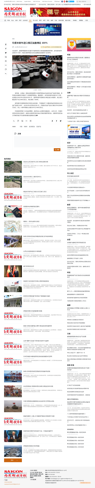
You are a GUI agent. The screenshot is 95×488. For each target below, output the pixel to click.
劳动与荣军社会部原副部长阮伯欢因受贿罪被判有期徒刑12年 (79, 117)
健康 (52, 20)
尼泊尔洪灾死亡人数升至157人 (32, 176)
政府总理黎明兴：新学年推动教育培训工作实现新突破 (78, 208)
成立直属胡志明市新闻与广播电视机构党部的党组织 (79, 82)
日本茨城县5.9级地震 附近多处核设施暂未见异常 (37, 356)
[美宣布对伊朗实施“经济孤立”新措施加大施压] (13, 301)
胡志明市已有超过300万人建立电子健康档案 (79, 326)
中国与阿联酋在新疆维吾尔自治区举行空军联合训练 (38, 401)
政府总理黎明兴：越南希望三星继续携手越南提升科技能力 (79, 77)
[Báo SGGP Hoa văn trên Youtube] (64, 1)
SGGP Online (19, 1)
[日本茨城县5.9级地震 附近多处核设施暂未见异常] (13, 361)
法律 (16, 20)
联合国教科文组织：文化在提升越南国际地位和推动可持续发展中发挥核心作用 (79, 348)
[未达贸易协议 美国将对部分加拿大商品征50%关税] (13, 391)
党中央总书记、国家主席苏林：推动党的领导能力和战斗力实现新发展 (79, 72)
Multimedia (72, 399)
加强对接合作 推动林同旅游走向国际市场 (78, 388)
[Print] (5, 61)
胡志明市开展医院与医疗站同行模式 (76, 329)
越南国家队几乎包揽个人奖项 (75, 258)
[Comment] (5, 69)
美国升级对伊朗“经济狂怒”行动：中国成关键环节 (38, 431)
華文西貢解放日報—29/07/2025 (75, 440)
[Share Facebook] (5, 48)
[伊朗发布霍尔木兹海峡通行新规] (13, 316)
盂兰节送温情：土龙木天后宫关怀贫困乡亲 (78, 190)
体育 (44, 20)
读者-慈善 (61, 20)
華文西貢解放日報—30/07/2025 (75, 437)
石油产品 (38, 126)
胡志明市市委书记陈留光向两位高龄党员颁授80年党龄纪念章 (78, 403)
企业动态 (25, 20)
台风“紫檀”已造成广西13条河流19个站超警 (36, 341)
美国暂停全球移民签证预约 (31, 206)
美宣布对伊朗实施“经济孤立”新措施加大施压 (36, 296)
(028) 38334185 (8, 482)
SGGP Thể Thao (36, 1)
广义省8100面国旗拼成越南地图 (75, 413)
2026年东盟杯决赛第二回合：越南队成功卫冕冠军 (78, 267)
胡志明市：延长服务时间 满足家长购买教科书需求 (78, 221)
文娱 (56, 20)
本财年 (25, 126)
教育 (40, 20)
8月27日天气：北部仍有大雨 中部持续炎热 (78, 420)
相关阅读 (7, 159)
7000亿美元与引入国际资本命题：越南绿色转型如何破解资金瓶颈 (78, 156)
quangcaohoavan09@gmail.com (12, 484)
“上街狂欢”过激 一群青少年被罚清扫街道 (78, 121)
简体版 (75, 20)
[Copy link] (5, 65)
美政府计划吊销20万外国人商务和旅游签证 (36, 281)
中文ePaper (57, 1)
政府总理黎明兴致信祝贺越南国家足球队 (78, 255)
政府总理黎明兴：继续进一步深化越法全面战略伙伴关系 (79, 87)
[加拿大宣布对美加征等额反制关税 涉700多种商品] (13, 241)
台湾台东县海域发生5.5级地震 (32, 251)
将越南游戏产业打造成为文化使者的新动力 (78, 276)
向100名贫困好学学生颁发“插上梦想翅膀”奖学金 (78, 229)
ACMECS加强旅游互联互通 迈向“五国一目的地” (78, 369)
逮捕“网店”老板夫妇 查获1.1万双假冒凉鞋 (78, 96)
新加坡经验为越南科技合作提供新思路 (77, 297)
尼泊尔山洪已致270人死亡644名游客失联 (35, 162)
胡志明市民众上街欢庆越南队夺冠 (76, 425)
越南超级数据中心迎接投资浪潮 (75, 294)
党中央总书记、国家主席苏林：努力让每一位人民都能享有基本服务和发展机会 (43, 4)
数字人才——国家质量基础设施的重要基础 (78, 291)
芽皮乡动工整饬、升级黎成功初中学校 (77, 225)
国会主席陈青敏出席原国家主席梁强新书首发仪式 (79, 359)
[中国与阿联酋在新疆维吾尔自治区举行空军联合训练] (13, 406)
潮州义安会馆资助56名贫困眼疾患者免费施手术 (78, 196)
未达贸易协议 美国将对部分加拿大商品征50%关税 (38, 386)
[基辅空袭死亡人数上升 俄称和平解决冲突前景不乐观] (13, 421)
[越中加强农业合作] (13, 271)
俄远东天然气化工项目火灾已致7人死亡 (35, 191)
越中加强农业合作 (28, 266)
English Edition (27, 1)
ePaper (70, 429)
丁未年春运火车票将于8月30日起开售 (77, 417)
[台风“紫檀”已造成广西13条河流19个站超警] (13, 346)
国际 (30, 20)
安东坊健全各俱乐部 (73, 176)
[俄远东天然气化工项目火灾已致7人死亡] (13, 197)
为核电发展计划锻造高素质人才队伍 (76, 301)
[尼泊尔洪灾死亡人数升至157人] (13, 182)
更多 (12, 460)
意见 (87, 20)
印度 (21, 126)
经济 (20, 20)
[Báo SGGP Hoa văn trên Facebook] (62, 1)
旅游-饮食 (67, 20)
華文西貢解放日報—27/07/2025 (75, 447)
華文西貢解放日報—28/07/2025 (75, 443)
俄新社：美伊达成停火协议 (31, 221)
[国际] (5, 73)
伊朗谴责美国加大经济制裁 (31, 446)
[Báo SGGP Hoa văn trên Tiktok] (67, 1)
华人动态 (35, 20)
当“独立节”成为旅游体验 (73, 385)
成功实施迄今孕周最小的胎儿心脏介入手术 (78, 309)
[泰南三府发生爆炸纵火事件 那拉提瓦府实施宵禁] (13, 331)
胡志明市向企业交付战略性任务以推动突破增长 (79, 161)
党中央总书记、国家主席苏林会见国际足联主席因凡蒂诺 (79, 262)
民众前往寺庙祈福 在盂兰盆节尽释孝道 (77, 356)
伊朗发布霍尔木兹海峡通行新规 (32, 311)
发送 (58, 149)
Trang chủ (5, 20)
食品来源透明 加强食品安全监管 (75, 391)
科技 (48, 20)
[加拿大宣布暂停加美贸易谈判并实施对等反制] (13, 376)
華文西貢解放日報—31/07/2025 (76, 432)
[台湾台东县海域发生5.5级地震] (13, 256)
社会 (12, 20)
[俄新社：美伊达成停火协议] (13, 226)
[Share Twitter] (5, 52)
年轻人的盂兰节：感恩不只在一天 (76, 352)
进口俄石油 (32, 126)
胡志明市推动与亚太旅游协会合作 (76, 165)
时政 (8, 20)
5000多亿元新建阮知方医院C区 (75, 319)
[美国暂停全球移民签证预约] (13, 212)
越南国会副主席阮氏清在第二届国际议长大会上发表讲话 (78, 58)
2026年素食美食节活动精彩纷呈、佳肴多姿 (78, 395)
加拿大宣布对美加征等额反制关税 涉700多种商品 (38, 236)
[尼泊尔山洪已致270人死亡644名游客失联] (13, 167)
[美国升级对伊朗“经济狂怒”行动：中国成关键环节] (13, 436)
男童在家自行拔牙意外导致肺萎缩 (76, 323)
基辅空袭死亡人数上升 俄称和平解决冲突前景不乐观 (38, 416)
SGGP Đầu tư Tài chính (47, 1)
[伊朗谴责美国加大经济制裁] (13, 451)
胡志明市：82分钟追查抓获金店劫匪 (77, 110)
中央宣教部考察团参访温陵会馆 (75, 187)
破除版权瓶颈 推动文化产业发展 (76, 336)
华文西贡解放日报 (15, 12)
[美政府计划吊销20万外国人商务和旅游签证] (13, 286)
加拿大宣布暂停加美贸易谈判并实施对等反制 (36, 371)
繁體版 (81, 20)
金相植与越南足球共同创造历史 (76, 242)
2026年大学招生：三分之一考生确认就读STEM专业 (78, 234)
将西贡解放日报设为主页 (85, 482)
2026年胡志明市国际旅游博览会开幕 (76, 169)
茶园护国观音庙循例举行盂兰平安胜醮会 (78, 200)
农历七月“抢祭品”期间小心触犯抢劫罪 (77, 113)
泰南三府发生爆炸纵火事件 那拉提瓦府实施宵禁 (37, 326)
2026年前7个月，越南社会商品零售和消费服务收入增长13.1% (78, 146)
